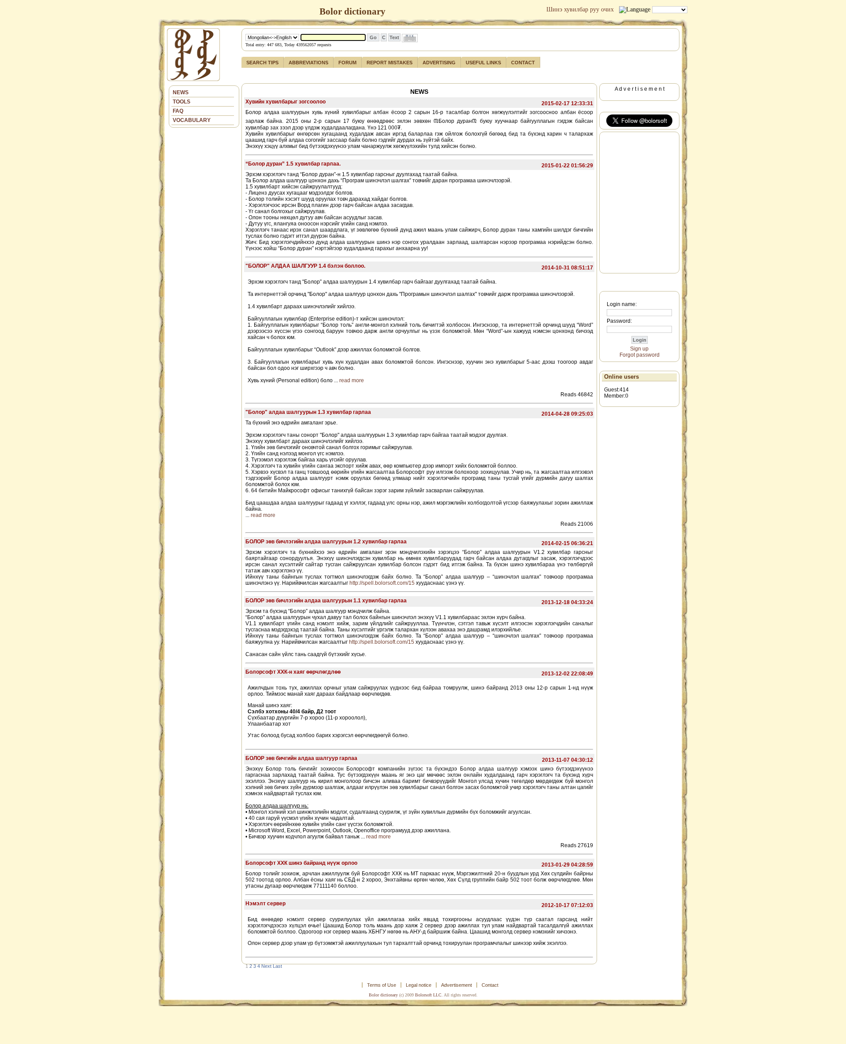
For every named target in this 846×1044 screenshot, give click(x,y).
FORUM (347, 62)
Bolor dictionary (383, 994)
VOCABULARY (192, 120)
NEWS (181, 92)
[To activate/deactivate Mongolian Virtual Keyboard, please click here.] (410, 38)
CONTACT (523, 62)
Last (277, 966)
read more (351, 380)
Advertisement (456, 985)
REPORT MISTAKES (389, 62)
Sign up (639, 349)
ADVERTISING (439, 62)
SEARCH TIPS (262, 62)
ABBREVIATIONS (308, 62)
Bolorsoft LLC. (429, 994)
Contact (490, 985)
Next (266, 966)
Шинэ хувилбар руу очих (580, 9)
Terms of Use (381, 985)
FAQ (178, 111)
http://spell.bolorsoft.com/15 (382, 583)
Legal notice (418, 985)
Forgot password (640, 355)
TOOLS (181, 102)
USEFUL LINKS (483, 62)
